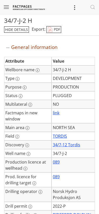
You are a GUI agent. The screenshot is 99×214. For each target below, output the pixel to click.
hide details (16, 29)
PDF (56, 29)
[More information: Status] (21, 96)
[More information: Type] (17, 79)
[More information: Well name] (28, 154)
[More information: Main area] (27, 128)
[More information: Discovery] (27, 145)
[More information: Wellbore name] (38, 70)
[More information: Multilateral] (30, 105)
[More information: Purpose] (25, 87)
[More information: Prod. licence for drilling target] (34, 183)
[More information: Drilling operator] (40, 192)
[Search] (92, 7)
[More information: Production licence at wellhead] (25, 169)
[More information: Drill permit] (30, 207)
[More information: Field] (17, 137)
